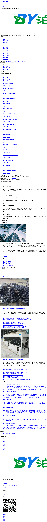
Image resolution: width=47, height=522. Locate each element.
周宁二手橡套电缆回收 (7, 108)
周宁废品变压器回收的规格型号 (9, 170)
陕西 (4, 444)
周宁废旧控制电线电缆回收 (8, 83)
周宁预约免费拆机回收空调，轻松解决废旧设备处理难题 (16, 379)
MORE (1, 75)
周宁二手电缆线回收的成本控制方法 (12, 373)
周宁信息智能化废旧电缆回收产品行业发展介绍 (14, 323)
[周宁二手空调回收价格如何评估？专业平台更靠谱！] (14, 357)
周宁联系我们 (5, 4)
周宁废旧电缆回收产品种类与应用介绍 (13, 325)
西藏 (4, 447)
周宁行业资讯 (5, 53)
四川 (4, 445)
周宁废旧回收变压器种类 (8, 160)
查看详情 (8, 85)
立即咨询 (4, 85)
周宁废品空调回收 (6, 134)
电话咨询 (4, 516)
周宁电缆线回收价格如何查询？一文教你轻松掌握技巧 (14, 308)
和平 (4, 449)
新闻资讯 (4, 519)
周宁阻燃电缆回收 (6, 103)
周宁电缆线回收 (9, 61)
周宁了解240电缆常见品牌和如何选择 (12, 377)
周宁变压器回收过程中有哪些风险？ (12, 322)
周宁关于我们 (5, 1)
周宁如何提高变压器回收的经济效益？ (13, 321)
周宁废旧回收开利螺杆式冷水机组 (10, 119)
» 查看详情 (5, 256)
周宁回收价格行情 (6, 55)
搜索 (12, 62)
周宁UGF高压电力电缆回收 (8, 88)
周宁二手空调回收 (16, 61)
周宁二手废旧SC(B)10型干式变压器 (10, 144)
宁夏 (4, 442)
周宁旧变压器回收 (6, 165)
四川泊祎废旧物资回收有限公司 (11, 485)
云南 (4, 448)
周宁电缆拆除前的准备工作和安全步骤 (13, 376)
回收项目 (4, 517)
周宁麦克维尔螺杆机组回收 (8, 124)
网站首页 (4, 520)
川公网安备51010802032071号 (9, 433)
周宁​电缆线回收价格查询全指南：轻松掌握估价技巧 (15, 372)
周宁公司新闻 (5, 50)
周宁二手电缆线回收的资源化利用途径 (13, 375)
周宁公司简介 (5, 42)
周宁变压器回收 (23, 61)
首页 (4, 39)
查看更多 (2, 267)
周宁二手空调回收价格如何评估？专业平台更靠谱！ (13, 359)
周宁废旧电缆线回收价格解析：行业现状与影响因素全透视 (17, 319)
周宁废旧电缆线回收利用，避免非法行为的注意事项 (15, 327)
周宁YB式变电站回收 (7, 149)
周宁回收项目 (5, 47)
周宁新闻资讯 (5, 48)
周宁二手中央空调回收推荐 (8, 139)
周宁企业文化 (5, 45)
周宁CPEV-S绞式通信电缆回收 (9, 93)
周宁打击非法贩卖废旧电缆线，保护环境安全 (14, 326)
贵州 (4, 441)
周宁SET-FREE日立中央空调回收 (9, 113)
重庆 (4, 438)
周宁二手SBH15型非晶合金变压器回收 (10, 155)
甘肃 (4, 440)
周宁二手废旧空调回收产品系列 (9, 129)
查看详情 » (5, 316)
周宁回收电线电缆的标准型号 (9, 98)
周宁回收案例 (5, 57)
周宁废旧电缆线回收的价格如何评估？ (13, 371)
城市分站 (4, 6)
